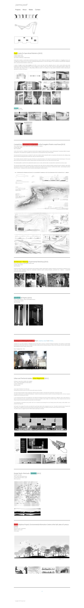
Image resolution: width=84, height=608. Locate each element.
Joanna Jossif (42, 341)
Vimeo (51, 341)
